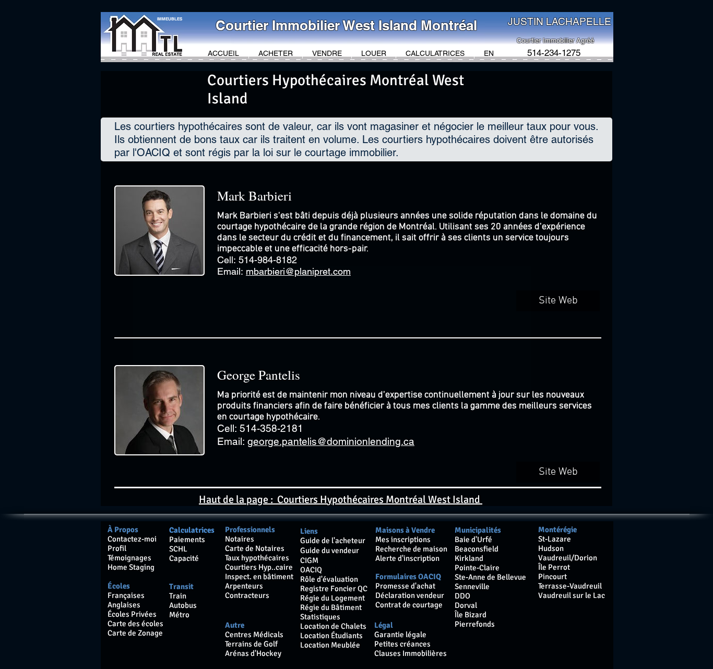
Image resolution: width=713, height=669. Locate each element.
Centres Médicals (254, 634)
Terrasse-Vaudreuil (570, 586)
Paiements (187, 539)
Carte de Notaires (254, 548)
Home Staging (131, 567)
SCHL (178, 549)
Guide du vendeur (329, 550)
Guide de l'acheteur (332, 540)
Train (177, 596)
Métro (179, 614)
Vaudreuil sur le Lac (571, 595)
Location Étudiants (331, 635)
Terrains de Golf (252, 644)
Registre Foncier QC (333, 588)
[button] (275, 53)
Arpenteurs (244, 586)
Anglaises (124, 604)
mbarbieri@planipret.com (298, 271)
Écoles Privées (132, 614)
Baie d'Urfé (473, 539)
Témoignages (129, 557)
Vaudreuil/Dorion (567, 557)
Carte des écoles (135, 623)
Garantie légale (400, 634)
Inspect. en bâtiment (259, 576)
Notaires (239, 539)
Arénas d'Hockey (253, 653)
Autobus (183, 605)
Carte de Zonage (135, 633)
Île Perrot (554, 567)
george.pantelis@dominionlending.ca (330, 441)
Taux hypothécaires (257, 557)
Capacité (184, 558)
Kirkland (469, 558)
